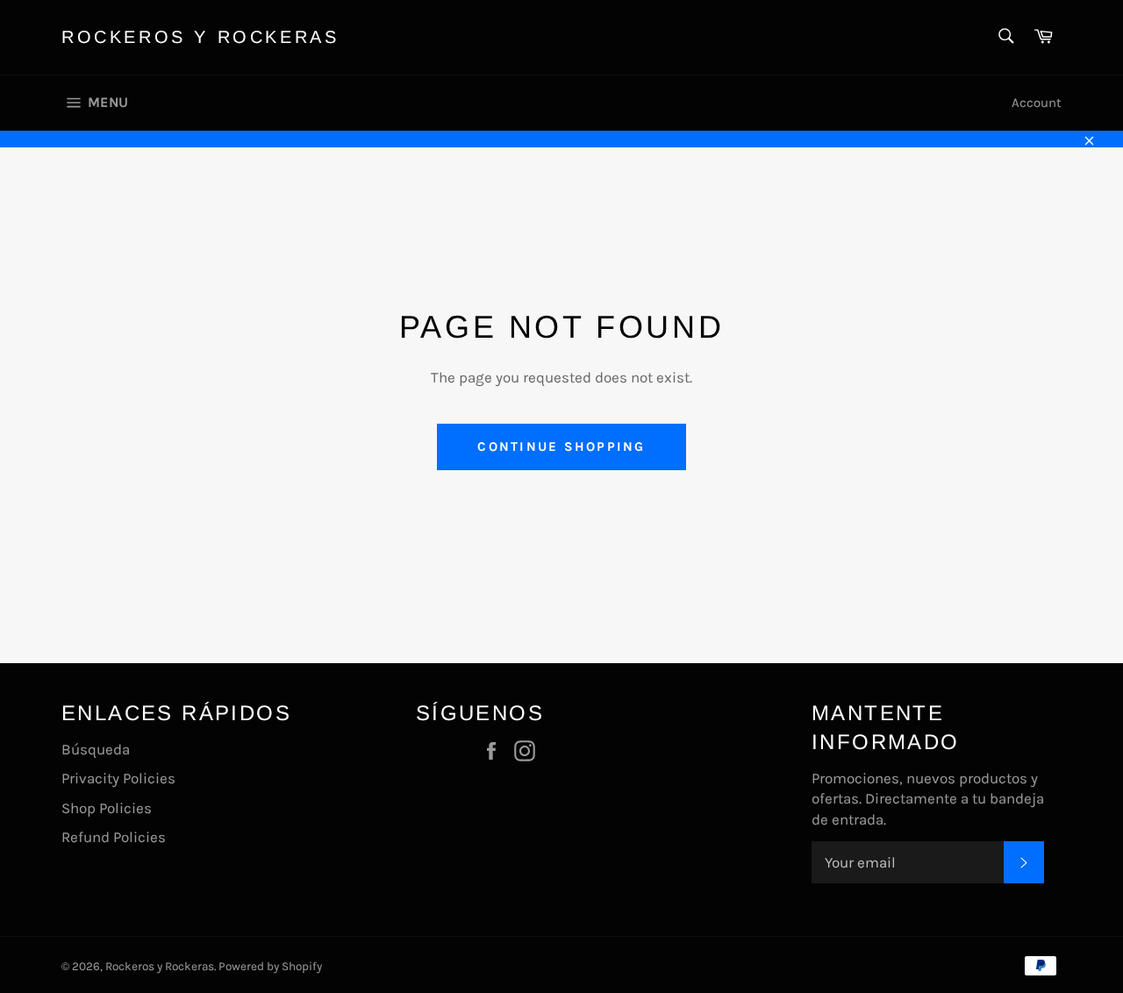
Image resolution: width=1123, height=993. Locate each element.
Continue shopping (561, 446)
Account (1037, 103)
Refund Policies (113, 837)
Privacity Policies (118, 778)
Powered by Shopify (270, 966)
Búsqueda (95, 749)
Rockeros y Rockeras (200, 36)
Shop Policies (106, 808)
